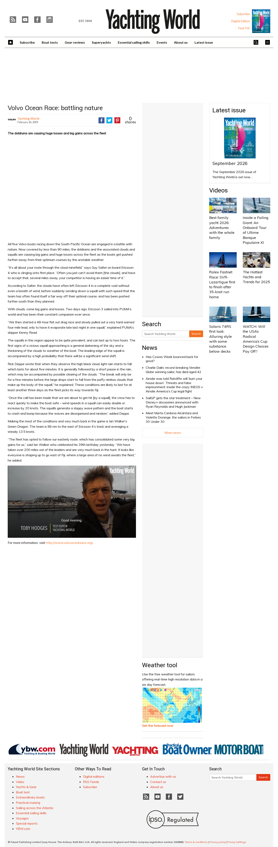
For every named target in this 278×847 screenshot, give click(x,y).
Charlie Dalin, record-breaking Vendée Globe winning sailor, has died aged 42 (173, 370)
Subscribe (243, 14)
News (149, 347)
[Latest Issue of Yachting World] (261, 21)
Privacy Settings (236, 842)
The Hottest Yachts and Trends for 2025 (256, 277)
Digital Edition (240, 21)
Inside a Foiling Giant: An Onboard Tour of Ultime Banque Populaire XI (255, 230)
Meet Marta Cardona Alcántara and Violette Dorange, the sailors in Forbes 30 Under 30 (173, 417)
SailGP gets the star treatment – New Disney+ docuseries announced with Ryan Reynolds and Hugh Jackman (173, 402)
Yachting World (28, 118)
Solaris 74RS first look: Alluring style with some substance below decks (220, 338)
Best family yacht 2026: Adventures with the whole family (221, 227)
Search (196, 334)
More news (172, 433)
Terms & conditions (196, 842)
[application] (72, 502)
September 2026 (229, 163)
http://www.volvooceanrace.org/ (69, 543)
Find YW (244, 28)
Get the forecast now (157, 725)
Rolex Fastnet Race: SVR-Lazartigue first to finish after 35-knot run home (222, 284)
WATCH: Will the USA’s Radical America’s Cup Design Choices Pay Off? (255, 338)
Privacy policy (217, 842)
